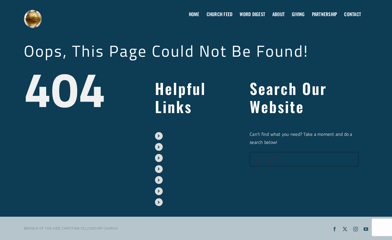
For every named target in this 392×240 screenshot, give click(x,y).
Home (172, 135)
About (172, 168)
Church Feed (178, 146)
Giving (172, 179)
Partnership (178, 191)
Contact (174, 202)
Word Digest (178, 157)
